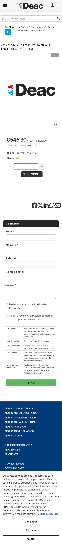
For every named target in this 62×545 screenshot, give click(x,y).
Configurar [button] (31, 521)
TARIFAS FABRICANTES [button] (18, 445)
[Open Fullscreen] (55, 123)
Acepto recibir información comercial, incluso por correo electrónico (31, 317)
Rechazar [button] (31, 530)
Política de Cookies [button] (47, 513)
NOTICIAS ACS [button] (13, 435)
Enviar (31, 382)
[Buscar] (58, 18)
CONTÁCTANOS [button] (14, 463)
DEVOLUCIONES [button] (14, 468)
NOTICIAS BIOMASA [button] (16, 426)
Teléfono (11, 258)
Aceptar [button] (31, 538)
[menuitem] (31, 408)
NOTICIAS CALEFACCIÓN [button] (20, 422)
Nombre (12, 244)
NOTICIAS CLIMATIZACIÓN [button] (21, 417)
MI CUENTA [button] (11, 454)
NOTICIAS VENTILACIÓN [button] (19, 431)
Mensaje (9, 285)
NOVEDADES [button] (12, 449)
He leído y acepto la (28, 306)
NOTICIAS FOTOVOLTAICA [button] (21, 413)
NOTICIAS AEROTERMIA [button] (19, 408)
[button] (31, 5)
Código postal (15, 271)
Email (10, 231)
